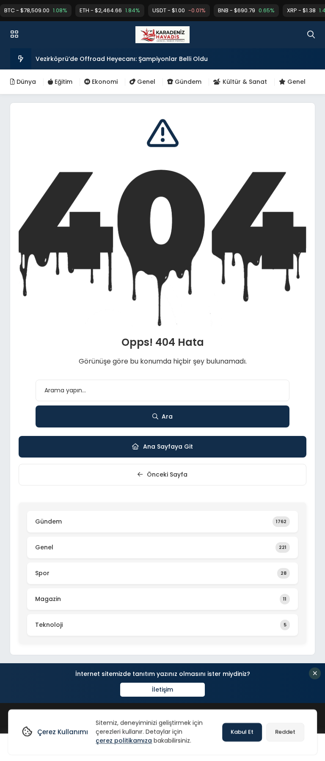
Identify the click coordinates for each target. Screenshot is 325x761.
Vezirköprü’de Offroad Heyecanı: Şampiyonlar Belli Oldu (122, 59)
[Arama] (311, 35)
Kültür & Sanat (244, 81)
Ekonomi (104, 81)
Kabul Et (242, 732)
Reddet (285, 732)
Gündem (187, 81)
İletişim (162, 689)
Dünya (25, 81)
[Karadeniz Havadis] (162, 34)
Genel (145, 81)
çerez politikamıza (124, 740)
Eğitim (62, 81)
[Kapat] (315, 673)
